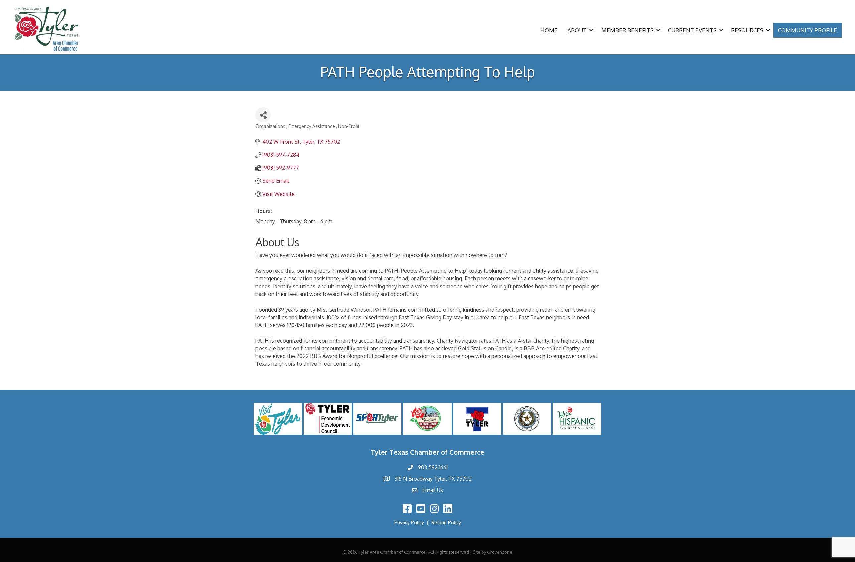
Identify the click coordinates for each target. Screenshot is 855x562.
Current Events (692, 30)
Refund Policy (446, 522)
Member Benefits (627, 30)
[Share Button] (263, 114)
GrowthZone (499, 552)
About (577, 30)
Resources (747, 30)
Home (549, 30)
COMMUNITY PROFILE (807, 30)
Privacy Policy (409, 522)
